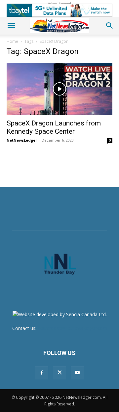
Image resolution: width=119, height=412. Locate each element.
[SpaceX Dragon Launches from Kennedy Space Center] (59, 89)
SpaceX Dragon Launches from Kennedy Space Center (54, 127)
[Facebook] (41, 372)
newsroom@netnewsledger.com (72, 328)
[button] (11, 26)
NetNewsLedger (22, 140)
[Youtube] (77, 372)
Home (12, 41)
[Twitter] (59, 372)
